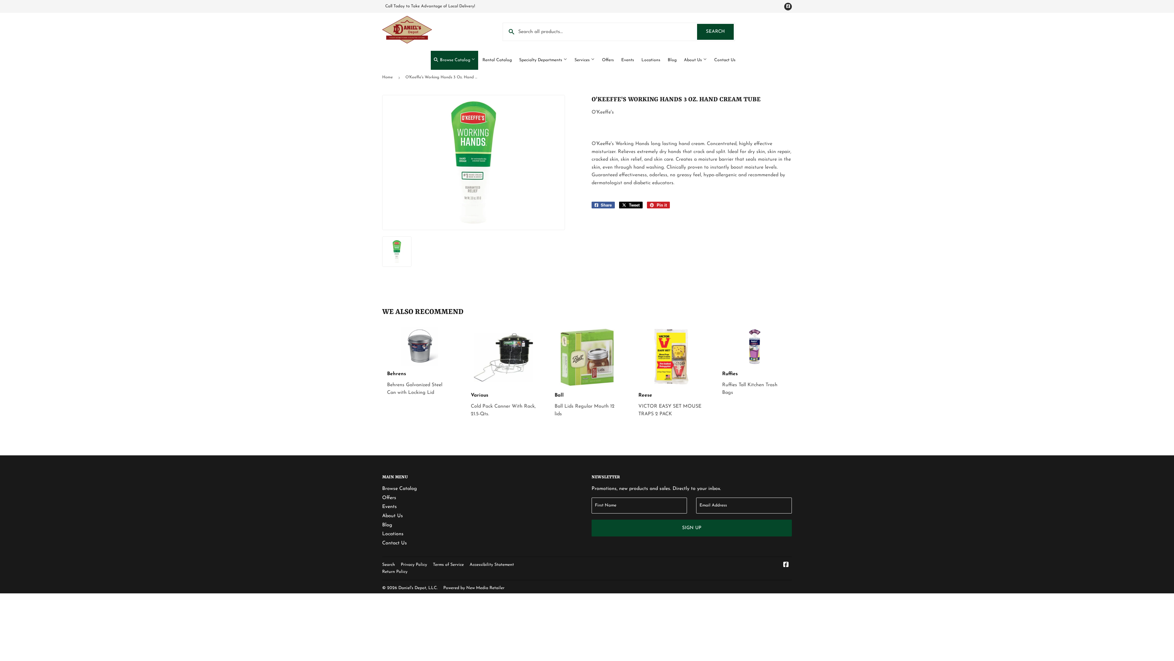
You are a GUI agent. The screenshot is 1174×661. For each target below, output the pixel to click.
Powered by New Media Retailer (473, 588)
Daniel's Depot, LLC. (417, 588)
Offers (608, 60)
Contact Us (725, 60)
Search (720, 31)
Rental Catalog (497, 60)
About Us (693, 60)
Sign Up (691, 528)
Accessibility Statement (492, 565)
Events (627, 60)
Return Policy (395, 572)
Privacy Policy (414, 565)
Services (582, 60)
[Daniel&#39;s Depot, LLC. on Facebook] (786, 565)
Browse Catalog (455, 60)
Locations (650, 60)
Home (387, 77)
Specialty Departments (541, 60)
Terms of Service (448, 565)
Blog (672, 60)
